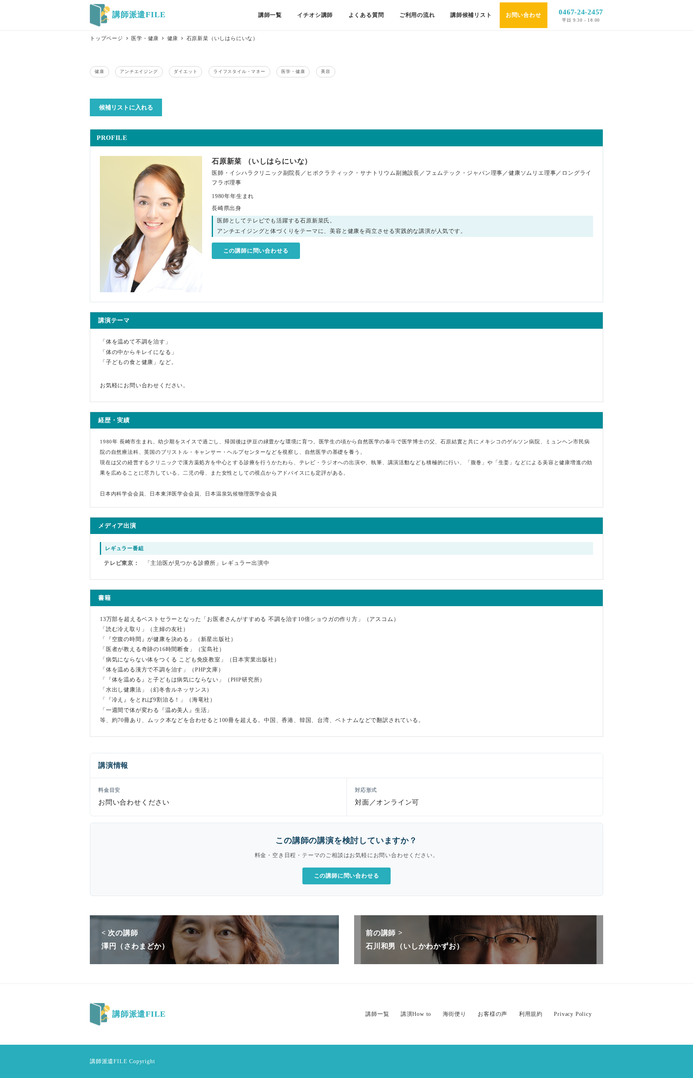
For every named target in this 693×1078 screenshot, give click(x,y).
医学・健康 (293, 71)
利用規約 (531, 1014)
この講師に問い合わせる (256, 251)
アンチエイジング (139, 71)
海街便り (454, 1014)
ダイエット (185, 71)
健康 (99, 71)
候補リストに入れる (126, 107)
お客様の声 (492, 1014)
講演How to (416, 1014)
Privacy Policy (573, 1014)
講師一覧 (377, 1014)
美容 (325, 71)
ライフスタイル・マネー (239, 71)
